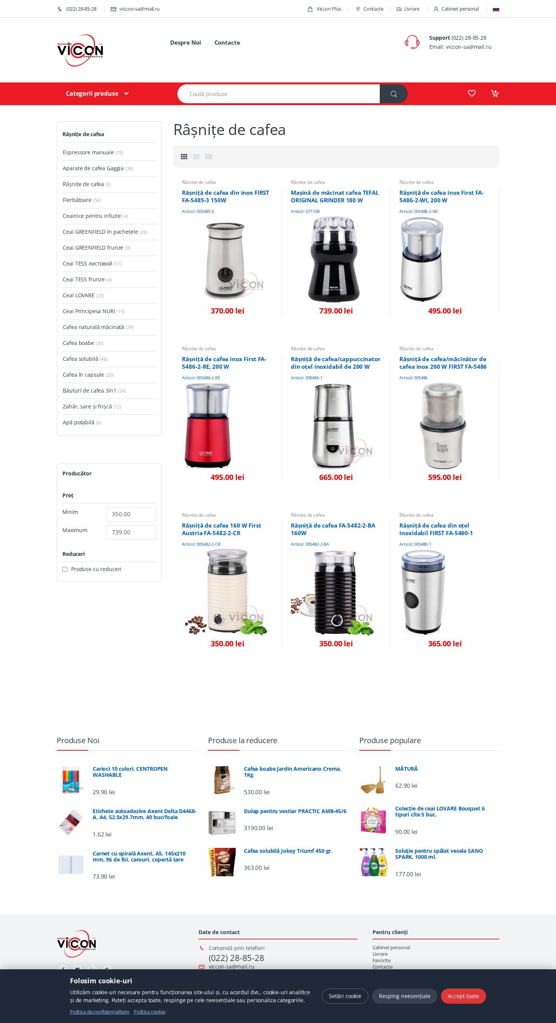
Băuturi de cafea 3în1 (89, 390)
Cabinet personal (460, 8)
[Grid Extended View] (196, 156)
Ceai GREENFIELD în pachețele (100, 231)
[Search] (394, 93)
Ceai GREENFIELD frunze (93, 247)
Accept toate (463, 996)
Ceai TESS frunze (84, 279)
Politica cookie (149, 1011)
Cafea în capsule (83, 374)
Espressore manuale (88, 152)
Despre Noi (185, 42)
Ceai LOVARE (78, 295)
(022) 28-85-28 (80, 8)
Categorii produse (92, 93)
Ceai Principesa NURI (89, 311)
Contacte (373, 8)
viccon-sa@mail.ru (140, 8)
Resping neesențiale (404, 996)
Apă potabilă (78, 422)
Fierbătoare (77, 199)
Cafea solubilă (80, 358)
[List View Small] (208, 156)
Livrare (411, 8)
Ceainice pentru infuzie (92, 215)
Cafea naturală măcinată (93, 327)
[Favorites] (471, 93)
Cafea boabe (78, 342)
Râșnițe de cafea (199, 182)
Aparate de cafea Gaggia (93, 168)
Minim (70, 512)
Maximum (74, 530)
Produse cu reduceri (96, 569)
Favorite (382, 960)
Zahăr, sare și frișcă (87, 406)
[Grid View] (184, 156)
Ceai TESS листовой (87, 263)
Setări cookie (345, 996)
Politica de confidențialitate (99, 1011)
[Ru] (496, 8)
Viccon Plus (328, 8)
